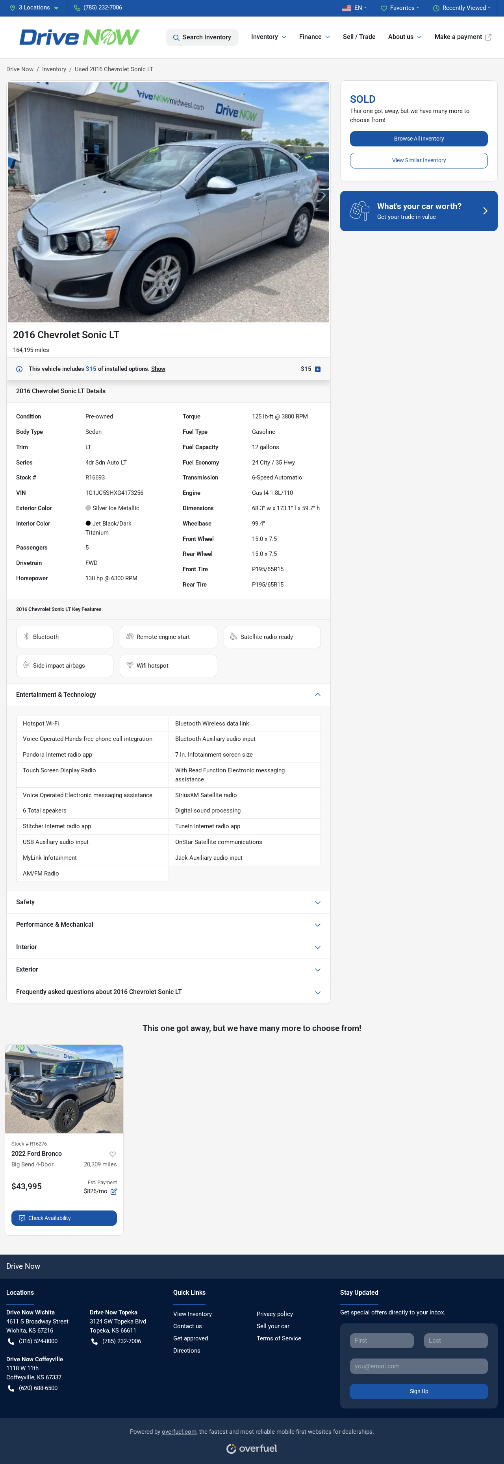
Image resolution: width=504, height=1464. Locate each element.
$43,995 (26, 1186)
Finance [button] (310, 37)
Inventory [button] (264, 37)
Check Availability (49, 1218)
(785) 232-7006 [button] (102, 7)
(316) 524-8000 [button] (38, 1341)
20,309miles (100, 1164)
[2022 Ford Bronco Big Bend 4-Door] (64, 1089)
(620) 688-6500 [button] (38, 1388)
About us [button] (400, 37)
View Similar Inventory (419, 160)
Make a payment (458, 37)
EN (358, 7)
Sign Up (419, 1391)
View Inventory (192, 1314)
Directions (186, 1350)
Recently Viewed (464, 7)
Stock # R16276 (29, 1144)
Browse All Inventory (419, 138)
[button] (37, 7)
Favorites (402, 7)
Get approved (190, 1338)
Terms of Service (279, 1338)
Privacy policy (275, 1314)
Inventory (54, 69)
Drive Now (19, 69)
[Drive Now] (81, 37)
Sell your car (273, 1326)
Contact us (187, 1326)
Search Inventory (207, 37)
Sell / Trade (359, 37)
